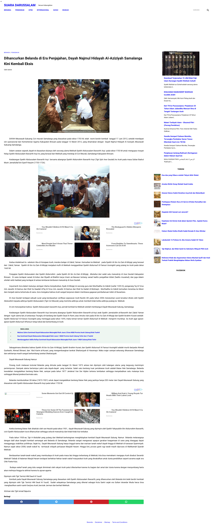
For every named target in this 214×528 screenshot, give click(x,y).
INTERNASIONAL (43, 10)
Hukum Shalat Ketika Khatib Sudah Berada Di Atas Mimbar (183, 231)
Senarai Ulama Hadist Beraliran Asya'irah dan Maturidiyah (183, 193)
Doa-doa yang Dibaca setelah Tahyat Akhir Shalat (180, 175)
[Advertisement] (74, 32)
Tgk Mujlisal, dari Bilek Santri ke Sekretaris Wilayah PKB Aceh (185, 249)
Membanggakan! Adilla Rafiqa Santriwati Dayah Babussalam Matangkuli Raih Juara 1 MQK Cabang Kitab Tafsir (56, 340)
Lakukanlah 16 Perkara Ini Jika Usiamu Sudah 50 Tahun (182, 240)
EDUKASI (65, 10)
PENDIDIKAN (19, 10)
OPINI (31, 10)
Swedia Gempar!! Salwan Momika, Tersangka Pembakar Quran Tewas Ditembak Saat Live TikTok (178, 139)
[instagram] (207, 5)
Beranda (7, 10)
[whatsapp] (126, 502)
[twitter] (197, 5)
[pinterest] (91, 502)
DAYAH (55, 10)
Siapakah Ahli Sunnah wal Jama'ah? (175, 212)
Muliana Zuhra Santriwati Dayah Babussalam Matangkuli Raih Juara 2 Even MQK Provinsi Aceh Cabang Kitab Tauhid (58, 332)
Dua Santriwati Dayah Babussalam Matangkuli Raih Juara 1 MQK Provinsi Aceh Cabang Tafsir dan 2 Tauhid (55, 336)
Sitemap (107, 522)
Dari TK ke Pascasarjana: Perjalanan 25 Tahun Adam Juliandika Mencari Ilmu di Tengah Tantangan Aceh (180, 108)
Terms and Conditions (119, 522)
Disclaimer (98, 522)
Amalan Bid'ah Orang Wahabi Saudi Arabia (177, 184)
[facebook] (191, 5)
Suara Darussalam (20, 5)
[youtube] (202, 5)
